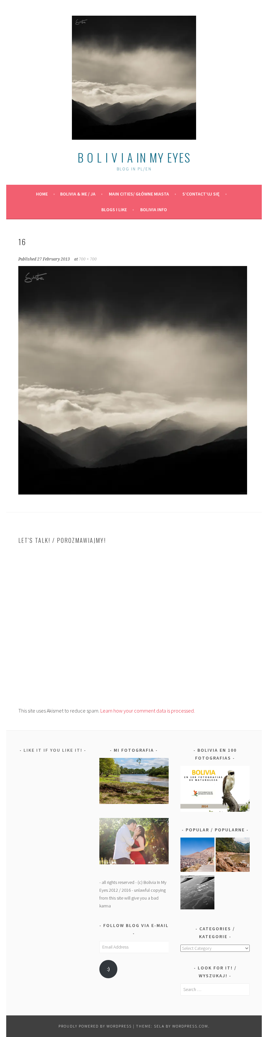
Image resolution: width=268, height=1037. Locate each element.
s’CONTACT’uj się (201, 194)
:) (108, 969)
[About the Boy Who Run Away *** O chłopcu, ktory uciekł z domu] (197, 856)
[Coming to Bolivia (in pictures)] (197, 893)
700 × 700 (88, 259)
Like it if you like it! (53, 750)
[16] (132, 492)
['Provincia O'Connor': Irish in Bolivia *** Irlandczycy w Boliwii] (233, 856)
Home (42, 194)
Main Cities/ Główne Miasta (139, 194)
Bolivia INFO (153, 209)
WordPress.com (190, 1026)
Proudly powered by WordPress (95, 1026)
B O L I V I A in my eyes (134, 157)
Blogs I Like (114, 209)
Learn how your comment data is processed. (147, 710)
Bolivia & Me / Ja (77, 194)
